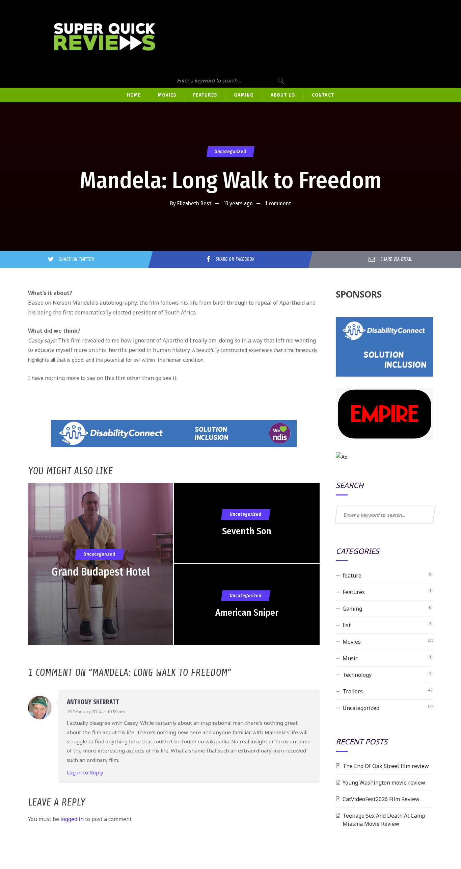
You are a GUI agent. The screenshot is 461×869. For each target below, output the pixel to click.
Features (354, 592)
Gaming (352, 608)
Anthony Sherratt (93, 702)
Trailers (353, 691)
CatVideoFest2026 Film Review (381, 799)
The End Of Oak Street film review (386, 766)
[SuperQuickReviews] (104, 37)
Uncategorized (230, 151)
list (347, 625)
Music (350, 658)
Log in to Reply (85, 772)
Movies (352, 641)
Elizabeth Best (194, 203)
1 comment (278, 203)
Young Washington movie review (384, 782)
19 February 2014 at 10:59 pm (96, 712)
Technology (357, 675)
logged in (72, 819)
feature (352, 575)
